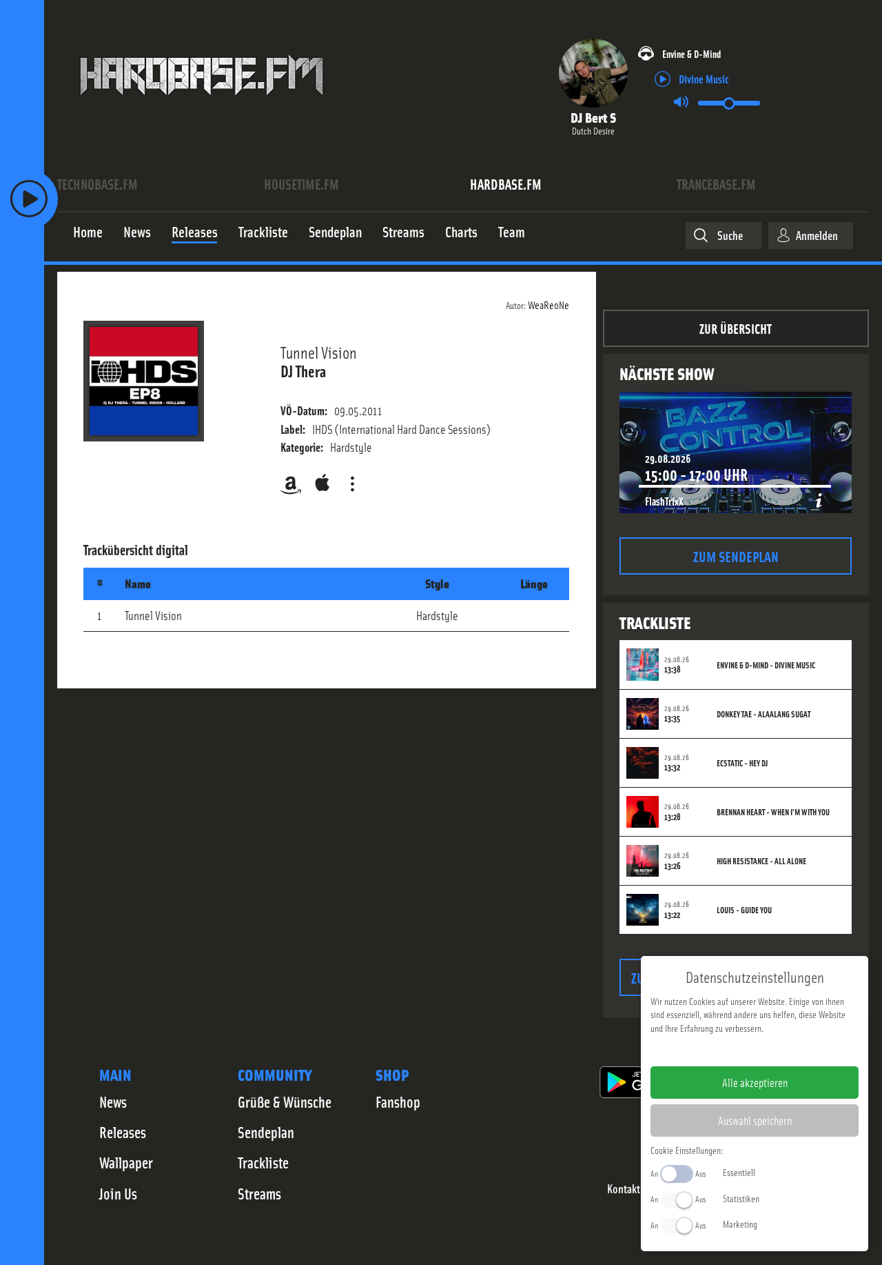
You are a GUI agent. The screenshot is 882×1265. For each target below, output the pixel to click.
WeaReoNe (548, 304)
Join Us (118, 1193)
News (113, 1101)
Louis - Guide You (744, 909)
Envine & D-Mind (691, 53)
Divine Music (704, 78)
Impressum (712, 1050)
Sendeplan (266, 1132)
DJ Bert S (593, 117)
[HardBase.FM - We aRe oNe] (201, 105)
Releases (122, 1132)
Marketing (740, 1223)
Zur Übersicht (735, 328)
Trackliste (263, 1162)
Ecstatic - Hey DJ (742, 762)
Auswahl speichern (755, 1120)
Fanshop (398, 1101)
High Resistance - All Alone (761, 860)
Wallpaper (126, 1162)
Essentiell (739, 1172)
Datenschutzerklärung (778, 1050)
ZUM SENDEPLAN (736, 555)
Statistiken (741, 1198)
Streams (259, 1193)
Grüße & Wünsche (284, 1101)
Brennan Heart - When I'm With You (773, 811)
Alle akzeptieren (755, 1082)
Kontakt (623, 1189)
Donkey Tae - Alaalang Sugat (763, 713)
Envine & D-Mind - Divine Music (766, 664)
